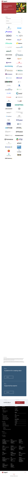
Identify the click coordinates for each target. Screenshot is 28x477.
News (15, 424)
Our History (16, 408)
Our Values (16, 409)
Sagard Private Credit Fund (5, 419)
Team (15, 414)
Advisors (16, 416)
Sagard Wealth (4, 436)
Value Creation (16, 410)
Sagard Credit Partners (5, 415)
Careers (16, 417)
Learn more (7, 392)
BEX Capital (4, 428)
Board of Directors (17, 415)
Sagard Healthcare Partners (5, 417)
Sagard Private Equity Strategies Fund (7, 429)
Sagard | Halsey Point (5, 416)
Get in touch (18, 402)
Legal (14, 474)
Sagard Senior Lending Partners (6, 418)
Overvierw (4, 427)
